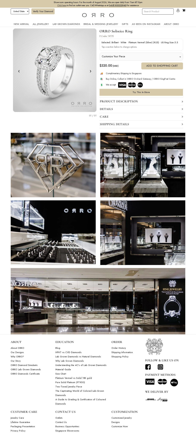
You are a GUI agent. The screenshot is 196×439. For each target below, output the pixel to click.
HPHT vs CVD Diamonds (68, 352)
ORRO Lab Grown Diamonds (26, 369)
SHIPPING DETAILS (114, 124)
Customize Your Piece (113, 56)
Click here (61, 5)
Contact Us (61, 422)
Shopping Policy (120, 356)
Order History (118, 348)
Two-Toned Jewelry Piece (68, 386)
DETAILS (106, 109)
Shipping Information (122, 352)
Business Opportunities (67, 426)
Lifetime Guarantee (20, 422)
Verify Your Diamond (43, 11)
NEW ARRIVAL (21, 24)
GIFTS (125, 24)
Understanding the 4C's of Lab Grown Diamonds (80, 365)
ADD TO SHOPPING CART (162, 66)
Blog (57, 348)
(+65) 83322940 (117, 5)
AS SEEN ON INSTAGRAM (146, 24)
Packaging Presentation (23, 426)
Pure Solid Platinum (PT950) (70, 382)
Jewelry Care (17, 418)
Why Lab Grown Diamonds (69, 361)
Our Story (16, 361)
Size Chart (60, 373)
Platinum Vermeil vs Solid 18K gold (73, 378)
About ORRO (17, 348)
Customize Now (119, 426)
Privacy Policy (18, 430)
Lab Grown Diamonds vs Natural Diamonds (78, 356)
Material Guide (63, 369)
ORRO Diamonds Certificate (25, 373)
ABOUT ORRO (171, 24)
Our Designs (17, 352)
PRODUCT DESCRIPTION (119, 101)
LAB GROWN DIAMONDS (66, 24)
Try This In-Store (141, 92)
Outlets (59, 418)
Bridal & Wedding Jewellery (101, 24)
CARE (104, 117)
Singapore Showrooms (67, 430)
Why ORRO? (17, 356)
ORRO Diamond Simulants (24, 365)
